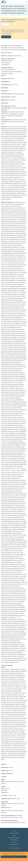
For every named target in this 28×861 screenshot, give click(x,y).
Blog (14, 835)
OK (14, 856)
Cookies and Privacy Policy (14, 837)
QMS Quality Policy (14, 844)
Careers (14, 842)
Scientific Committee (14, 833)
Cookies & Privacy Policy (19, 854)
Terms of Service (14, 839)
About (14, 830)
